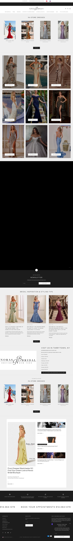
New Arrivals (8, 11)
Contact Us (4, 518)
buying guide (8, 324)
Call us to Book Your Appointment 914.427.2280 (54, 372)
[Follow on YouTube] (8, 532)
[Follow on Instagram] (5, 532)
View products (9, 85)
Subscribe (62, 536)
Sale (57, 11)
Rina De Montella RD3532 (45, 40)
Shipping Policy (4, 525)
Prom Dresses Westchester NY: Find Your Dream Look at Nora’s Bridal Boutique (20, 470)
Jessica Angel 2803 (10, 40)
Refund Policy (4, 527)
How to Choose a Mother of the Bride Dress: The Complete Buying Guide (14, 328)
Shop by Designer (50, 11)
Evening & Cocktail (40, 11)
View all (36, 47)
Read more (7, 335)
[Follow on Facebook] (2, 532)
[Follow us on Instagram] (46, 1)
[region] (36, 215)
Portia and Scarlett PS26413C (27, 40)
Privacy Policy (4, 519)
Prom (14, 11)
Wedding (19, 11)
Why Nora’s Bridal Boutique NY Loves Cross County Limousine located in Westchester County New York (49, 430)
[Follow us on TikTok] (50, 1)
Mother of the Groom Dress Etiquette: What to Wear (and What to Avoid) (36, 328)
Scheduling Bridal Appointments (7, 529)
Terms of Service (4, 524)
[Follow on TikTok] (10, 532)
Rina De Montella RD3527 (63, 40)
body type (51, 324)
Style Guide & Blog (64, 11)
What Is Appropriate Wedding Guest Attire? (47, 446)
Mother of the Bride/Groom (28, 11)
